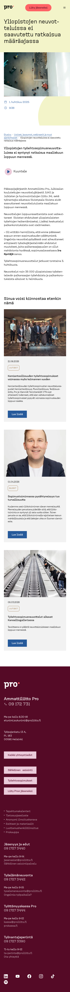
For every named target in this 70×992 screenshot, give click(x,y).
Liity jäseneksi (38, 7)
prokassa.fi (11, 925)
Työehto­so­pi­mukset (20, 780)
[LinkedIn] (6, 976)
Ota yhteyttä (11, 956)
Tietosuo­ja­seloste (17, 815)
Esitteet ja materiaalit (20, 824)
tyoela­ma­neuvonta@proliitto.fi (23, 891)
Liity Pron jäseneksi (20, 791)
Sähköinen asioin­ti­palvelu (20, 863)
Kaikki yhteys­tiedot (20, 755)
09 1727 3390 (14, 941)
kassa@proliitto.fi (15, 922)
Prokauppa (12, 832)
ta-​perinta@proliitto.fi (18, 953)
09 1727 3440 (14, 848)
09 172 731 (19, 704)
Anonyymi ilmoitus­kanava (21, 819)
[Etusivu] (9, 8)
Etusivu (7, 135)
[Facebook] (29, 976)
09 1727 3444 (14, 910)
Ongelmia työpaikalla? (18, 895)
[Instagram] (41, 976)
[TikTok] (53, 976)
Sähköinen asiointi (20, 770)
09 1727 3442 (14, 879)
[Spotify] (6, 982)
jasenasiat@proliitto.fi (18, 860)
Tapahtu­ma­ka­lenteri (18, 811)
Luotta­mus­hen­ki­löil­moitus (22, 828)
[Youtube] (18, 976)
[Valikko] (64, 7)
